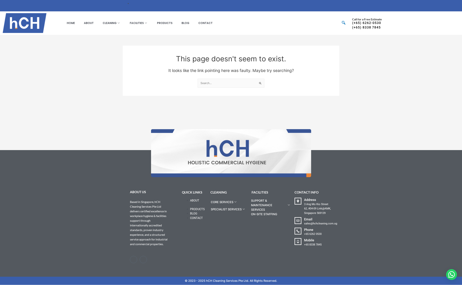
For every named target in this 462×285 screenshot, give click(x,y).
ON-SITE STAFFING (264, 214)
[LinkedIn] (143, 259)
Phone (308, 230)
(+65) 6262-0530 (366, 23)
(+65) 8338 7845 (366, 27)
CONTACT (205, 23)
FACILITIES (137, 23)
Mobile (309, 240)
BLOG (185, 23)
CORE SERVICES (222, 202)
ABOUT (89, 23)
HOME (71, 23)
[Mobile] (298, 241)
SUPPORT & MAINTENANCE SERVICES (261, 205)
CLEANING (110, 23)
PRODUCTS (165, 23)
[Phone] (298, 231)
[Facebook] (133, 259)
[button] (343, 23)
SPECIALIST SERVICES (226, 209)
